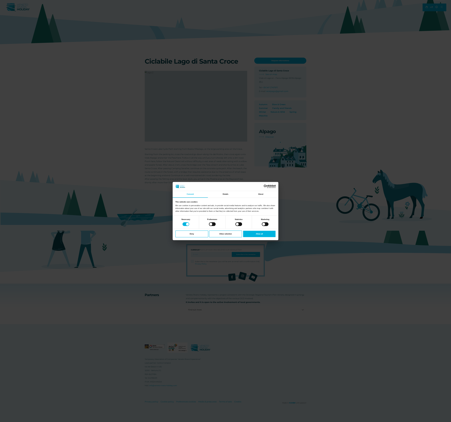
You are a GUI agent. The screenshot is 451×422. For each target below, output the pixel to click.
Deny (192, 234)
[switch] (212, 224)
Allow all (259, 234)
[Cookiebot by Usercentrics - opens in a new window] (265, 186)
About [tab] (260, 194)
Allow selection (225, 234)
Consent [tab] (190, 194)
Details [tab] (225, 194)
